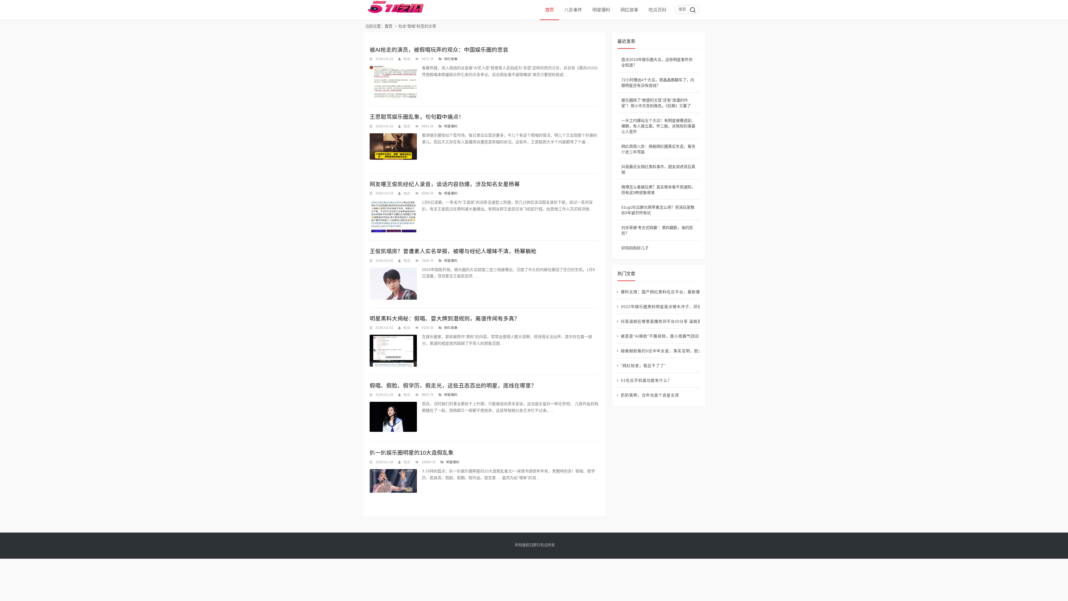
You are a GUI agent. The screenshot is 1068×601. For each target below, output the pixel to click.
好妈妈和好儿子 (635, 248)
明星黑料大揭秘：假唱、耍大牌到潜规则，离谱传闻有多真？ (445, 319)
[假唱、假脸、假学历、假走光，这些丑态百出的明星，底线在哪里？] (393, 417)
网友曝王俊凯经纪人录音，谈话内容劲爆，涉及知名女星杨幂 (445, 184)
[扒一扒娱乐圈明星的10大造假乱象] (393, 481)
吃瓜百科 (657, 10)
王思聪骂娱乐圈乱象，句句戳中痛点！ (417, 117)
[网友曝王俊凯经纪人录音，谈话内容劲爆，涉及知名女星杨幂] (393, 216)
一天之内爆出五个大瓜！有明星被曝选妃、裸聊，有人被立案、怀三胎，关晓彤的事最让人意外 (658, 126)
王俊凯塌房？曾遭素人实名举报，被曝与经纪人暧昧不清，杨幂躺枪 (453, 251)
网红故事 (629, 10)
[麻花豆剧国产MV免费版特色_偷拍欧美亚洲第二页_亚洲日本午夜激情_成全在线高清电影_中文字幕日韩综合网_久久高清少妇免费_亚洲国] (393, 12)
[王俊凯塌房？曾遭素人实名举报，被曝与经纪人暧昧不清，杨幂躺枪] (393, 284)
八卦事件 (573, 10)
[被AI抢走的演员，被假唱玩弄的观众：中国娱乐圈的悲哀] (393, 82)
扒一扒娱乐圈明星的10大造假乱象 (412, 453)
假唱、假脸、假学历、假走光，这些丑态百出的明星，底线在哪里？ (453, 386)
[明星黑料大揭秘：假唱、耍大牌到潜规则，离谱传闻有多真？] (393, 351)
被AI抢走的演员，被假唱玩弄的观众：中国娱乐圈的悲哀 (439, 50)
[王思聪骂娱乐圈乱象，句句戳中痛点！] (393, 146)
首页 (549, 10)
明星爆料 (601, 10)
